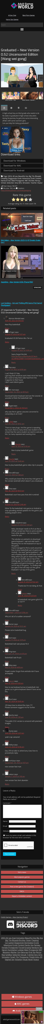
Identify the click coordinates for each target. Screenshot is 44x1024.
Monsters (6, 952)
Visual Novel (28, 959)
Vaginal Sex (9, 959)
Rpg (3, 955)
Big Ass (40, 938)
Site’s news (22, 872)
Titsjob (32, 957)
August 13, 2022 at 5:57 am (15, 334)
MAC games (22, 1003)
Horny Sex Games (12, 19)
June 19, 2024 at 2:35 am (14, 717)
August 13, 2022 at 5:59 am (21, 350)
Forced (21, 948)
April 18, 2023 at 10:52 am (14, 424)
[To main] (22, 5)
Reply (7, 328)
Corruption (9, 943)
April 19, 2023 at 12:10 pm (20, 446)
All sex (15, 176)
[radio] (13, 200)
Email (5, 826)
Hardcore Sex (6, 181)
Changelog (18, 108)
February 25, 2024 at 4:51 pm (16, 654)
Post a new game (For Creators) (22, 887)
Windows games (23, 996)
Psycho (18, 444)
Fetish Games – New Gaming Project (14, 917)
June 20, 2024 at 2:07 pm (14, 733)
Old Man (31, 181)
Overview (4, 108)
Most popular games (22, 877)
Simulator (26, 183)
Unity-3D (38, 957)
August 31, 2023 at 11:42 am (28, 582)
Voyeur (40, 183)
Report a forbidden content (22, 896)
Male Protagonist (17, 181)
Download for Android (13, 170)
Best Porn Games (29, 15)
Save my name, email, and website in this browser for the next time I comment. (19, 836)
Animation (20, 938)
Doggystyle (12, 178)
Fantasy (37, 945)
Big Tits (31, 176)
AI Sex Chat (12, 15)
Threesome (24, 957)
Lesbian (21, 950)
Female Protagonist (10, 948)
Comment (7, 803)
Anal (14, 938)
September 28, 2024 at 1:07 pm (17, 763)
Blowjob (38, 176)
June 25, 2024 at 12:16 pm (14, 747)
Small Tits (14, 957)
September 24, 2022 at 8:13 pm (17, 392)
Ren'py (37, 181)
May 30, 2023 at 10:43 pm (14, 491)
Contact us (22, 882)
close (39, 1009)
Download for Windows (14, 160)
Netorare (24, 952)
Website (6, 831)
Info (11, 108)
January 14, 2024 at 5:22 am (15, 626)
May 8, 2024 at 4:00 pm (14, 667)
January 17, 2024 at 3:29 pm (15, 640)
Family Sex (29, 945)
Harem (24, 593)
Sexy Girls (18, 183)
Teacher (33, 183)
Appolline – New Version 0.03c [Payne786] (17, 282)
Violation (18, 959)
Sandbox (8, 955)
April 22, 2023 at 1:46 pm (14, 475)
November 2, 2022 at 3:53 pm (16, 408)
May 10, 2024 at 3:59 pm (14, 683)
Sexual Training (27, 955)
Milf (26, 181)
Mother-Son (16, 952)
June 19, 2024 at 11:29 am (27, 596)
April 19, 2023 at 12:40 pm (14, 461)
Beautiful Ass (23, 176)
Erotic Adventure (24, 178)
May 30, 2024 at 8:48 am (14, 701)
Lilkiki (11, 422)
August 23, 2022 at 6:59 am (15, 370)
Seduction (10, 183)
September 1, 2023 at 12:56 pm (16, 613)
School (3, 183)
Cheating (4, 178)
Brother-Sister (25, 940)
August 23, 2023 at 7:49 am (21, 525)
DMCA (22, 891)
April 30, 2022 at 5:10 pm (14, 321)
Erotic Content (36, 178)
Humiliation (12, 950)
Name (6, 821)
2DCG (10, 176)
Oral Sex (32, 952)
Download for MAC (12, 165)
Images (25, 108)
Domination (29, 943)
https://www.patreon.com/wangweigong (16, 190)
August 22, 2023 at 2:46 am (15, 504)
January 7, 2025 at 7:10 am (15, 776)
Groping (27, 948)
